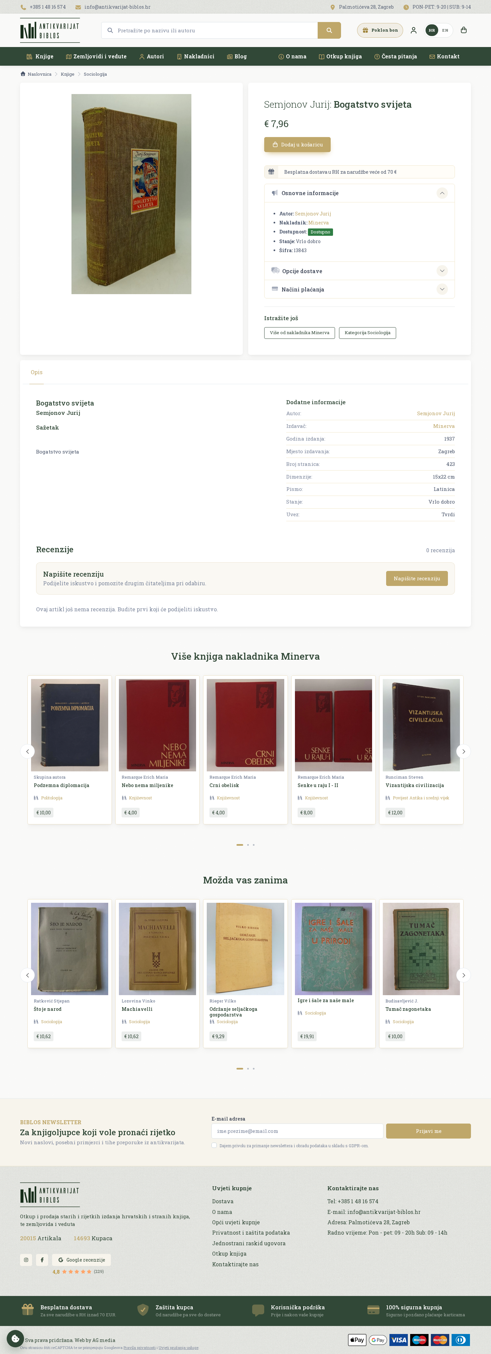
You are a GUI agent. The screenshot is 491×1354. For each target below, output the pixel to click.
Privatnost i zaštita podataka (251, 1232)
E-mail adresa (228, 1119)
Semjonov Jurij (313, 213)
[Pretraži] (329, 30)
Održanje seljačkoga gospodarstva (233, 1012)
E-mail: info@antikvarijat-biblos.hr (374, 1212)
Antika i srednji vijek (429, 797)
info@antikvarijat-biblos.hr (117, 7)
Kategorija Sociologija (367, 332)
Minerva (318, 222)
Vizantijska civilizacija (414, 785)
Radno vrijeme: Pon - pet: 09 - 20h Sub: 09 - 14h (387, 1232)
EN (445, 30)
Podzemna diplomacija (62, 785)
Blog (240, 56)
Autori (155, 56)
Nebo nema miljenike (147, 785)
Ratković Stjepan (52, 1000)
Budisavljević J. (401, 1000)
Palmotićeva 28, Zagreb (366, 7)
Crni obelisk (224, 785)
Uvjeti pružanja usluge (178, 1347)
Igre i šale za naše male (326, 1000)
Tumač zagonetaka (408, 1009)
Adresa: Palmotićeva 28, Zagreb (368, 1222)
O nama (296, 56)
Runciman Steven (404, 777)
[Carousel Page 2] (248, 845)
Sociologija (95, 74)
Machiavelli (137, 1009)
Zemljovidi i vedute (100, 56)
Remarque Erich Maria (145, 777)
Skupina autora (49, 777)
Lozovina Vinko (138, 1000)
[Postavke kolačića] (15, 1338)
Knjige (43, 56)
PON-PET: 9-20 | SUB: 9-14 (441, 7)
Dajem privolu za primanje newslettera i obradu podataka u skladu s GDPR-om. (294, 1145)
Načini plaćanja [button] (303, 289)
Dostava (222, 1201)
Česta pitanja (399, 56)
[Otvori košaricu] (463, 30)
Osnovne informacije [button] (310, 192)
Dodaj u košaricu (301, 144)
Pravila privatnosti (140, 1347)
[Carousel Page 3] (254, 845)
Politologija (51, 797)
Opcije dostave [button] (302, 270)
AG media (103, 1340)
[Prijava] (413, 30)
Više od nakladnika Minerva (299, 332)
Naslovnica (39, 74)
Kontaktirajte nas (235, 1264)
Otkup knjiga (344, 56)
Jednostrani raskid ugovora (249, 1243)
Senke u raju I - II (318, 785)
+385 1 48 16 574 (47, 7)
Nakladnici (199, 56)
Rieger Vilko (222, 1000)
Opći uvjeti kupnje (236, 1222)
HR (432, 30)
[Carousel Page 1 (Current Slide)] (239, 845)
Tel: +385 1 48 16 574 (352, 1201)
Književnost (140, 797)
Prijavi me (429, 1131)
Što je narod (47, 1009)
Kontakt (448, 56)
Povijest (400, 797)
